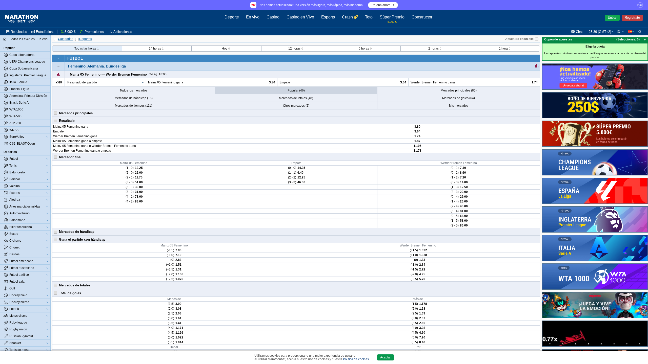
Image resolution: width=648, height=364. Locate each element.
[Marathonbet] (21, 19)
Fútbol (75, 58)
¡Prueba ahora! (381, 5)
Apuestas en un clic (519, 39)
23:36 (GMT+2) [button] (600, 32)
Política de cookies (356, 359)
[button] (620, 31)
